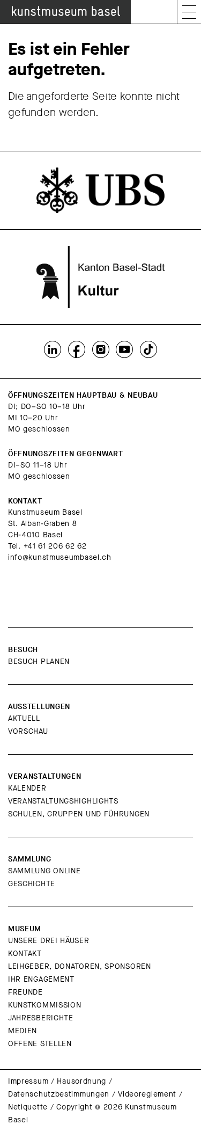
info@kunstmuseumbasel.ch (59, 557)
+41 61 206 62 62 (55, 546)
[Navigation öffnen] (189, 12)
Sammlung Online (44, 871)
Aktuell (24, 718)
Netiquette (28, 1107)
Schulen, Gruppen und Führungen (79, 814)
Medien (22, 1031)
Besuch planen (39, 661)
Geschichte (31, 884)
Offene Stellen (40, 1044)
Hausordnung (81, 1081)
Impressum (28, 1081)
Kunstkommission (44, 1005)
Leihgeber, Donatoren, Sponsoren (79, 966)
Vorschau (28, 731)
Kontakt (25, 953)
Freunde (25, 992)
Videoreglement (147, 1094)
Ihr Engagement (41, 979)
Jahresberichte (40, 1018)
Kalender (27, 788)
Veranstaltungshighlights (63, 801)
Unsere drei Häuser (49, 941)
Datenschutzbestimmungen (58, 1094)
